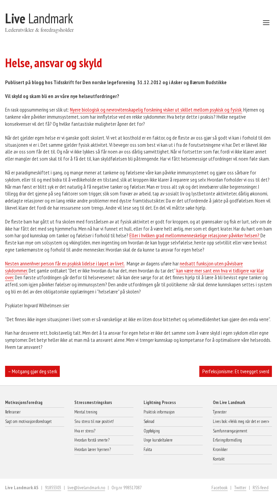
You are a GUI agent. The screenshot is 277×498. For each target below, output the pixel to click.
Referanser (13, 412)
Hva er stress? (84, 431)
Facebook (219, 487)
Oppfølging (152, 431)
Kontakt (219, 459)
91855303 (53, 487)
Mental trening (85, 412)
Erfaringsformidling (227, 440)
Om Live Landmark (229, 402)
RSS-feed (261, 487)
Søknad (149, 421)
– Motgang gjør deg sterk (32, 371)
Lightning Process (160, 402)
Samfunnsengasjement (230, 431)
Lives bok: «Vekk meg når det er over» (241, 421)
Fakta (148, 449)
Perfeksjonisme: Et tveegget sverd (235, 371)
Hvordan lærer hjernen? (92, 449)
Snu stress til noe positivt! (94, 421)
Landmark (39, 18)
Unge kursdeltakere (158, 440)
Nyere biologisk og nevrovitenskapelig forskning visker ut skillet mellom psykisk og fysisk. (156, 109)
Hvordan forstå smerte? (91, 440)
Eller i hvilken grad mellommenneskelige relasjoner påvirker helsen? (194, 235)
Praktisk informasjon (159, 412)
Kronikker (220, 449)
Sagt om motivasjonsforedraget (28, 421)
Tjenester (220, 412)
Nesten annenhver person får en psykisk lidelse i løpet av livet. (65, 263)
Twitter (240, 487)
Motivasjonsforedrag (24, 402)
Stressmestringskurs (93, 402)
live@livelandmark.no (86, 487)
